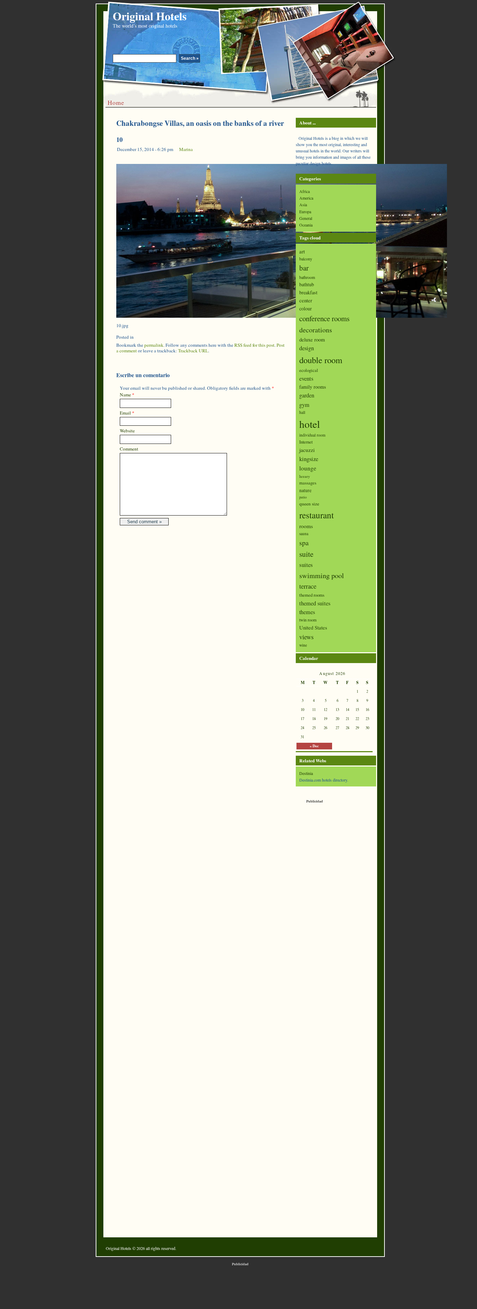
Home (116, 102)
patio (303, 497)
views (306, 637)
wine (303, 645)
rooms (306, 526)
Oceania (306, 225)
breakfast (308, 292)
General (305, 218)
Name (125, 394)
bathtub (306, 284)
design (306, 348)
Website (127, 430)
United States (313, 627)
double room (320, 360)
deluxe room (312, 339)
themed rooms (311, 595)
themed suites (314, 603)
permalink (153, 345)
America (306, 198)
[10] (281, 316)
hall (302, 412)
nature (305, 490)
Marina (186, 149)
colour (305, 308)
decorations (315, 330)
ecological (308, 370)
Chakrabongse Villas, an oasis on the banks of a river (200, 122)
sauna (303, 533)
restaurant (316, 515)
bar (304, 268)
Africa (304, 191)
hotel (309, 424)
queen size (309, 504)
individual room (312, 435)
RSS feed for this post (254, 345)
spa (304, 542)
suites (306, 565)
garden (306, 395)
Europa (305, 211)
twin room (308, 620)
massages (307, 483)
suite (306, 554)
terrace (307, 586)
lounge (307, 468)
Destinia (306, 773)
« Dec (314, 746)
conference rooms (324, 318)
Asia (303, 204)
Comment (129, 449)
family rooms (312, 386)
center (305, 300)
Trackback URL (193, 350)
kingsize (308, 459)
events (306, 378)
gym (304, 405)
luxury (304, 476)
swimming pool (321, 575)
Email (125, 413)
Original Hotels (149, 16)
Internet (306, 442)
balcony (305, 258)
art (302, 251)
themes (307, 612)
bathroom (307, 277)
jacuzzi (307, 449)
